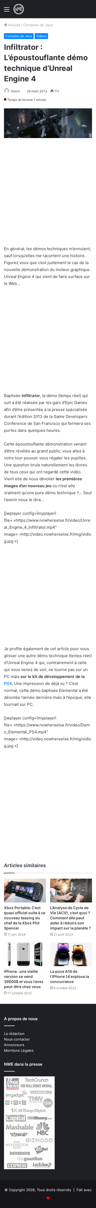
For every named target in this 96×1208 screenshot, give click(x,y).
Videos (41, 36)
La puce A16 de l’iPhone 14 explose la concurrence (69, 976)
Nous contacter (17, 1039)
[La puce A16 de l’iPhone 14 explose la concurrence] (71, 954)
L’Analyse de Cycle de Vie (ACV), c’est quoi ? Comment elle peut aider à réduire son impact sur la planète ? (70, 917)
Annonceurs (14, 1045)
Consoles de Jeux (38, 25)
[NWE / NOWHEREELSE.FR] (18, 9)
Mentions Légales (19, 1050)
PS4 (8, 683)
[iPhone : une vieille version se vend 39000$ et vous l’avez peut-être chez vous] (25, 954)
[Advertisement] (48, 195)
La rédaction (14, 1033)
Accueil (13, 25)
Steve (15, 91)
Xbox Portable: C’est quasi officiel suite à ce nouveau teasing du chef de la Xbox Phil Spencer (24, 917)
